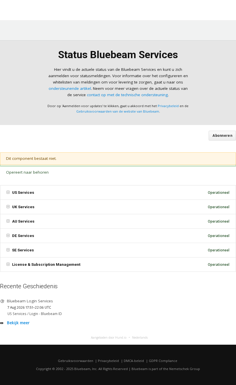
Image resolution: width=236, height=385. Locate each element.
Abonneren (222, 136)
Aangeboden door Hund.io (108, 337)
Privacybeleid (168, 106)
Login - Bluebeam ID (45, 313)
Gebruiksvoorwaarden (75, 361)
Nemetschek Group (184, 369)
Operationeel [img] (218, 192)
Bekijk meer (18, 322)
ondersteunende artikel (70, 88)
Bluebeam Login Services (30, 301)
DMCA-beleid (134, 361)
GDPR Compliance (163, 361)
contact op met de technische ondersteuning (127, 94)
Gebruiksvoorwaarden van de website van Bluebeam (117, 111)
